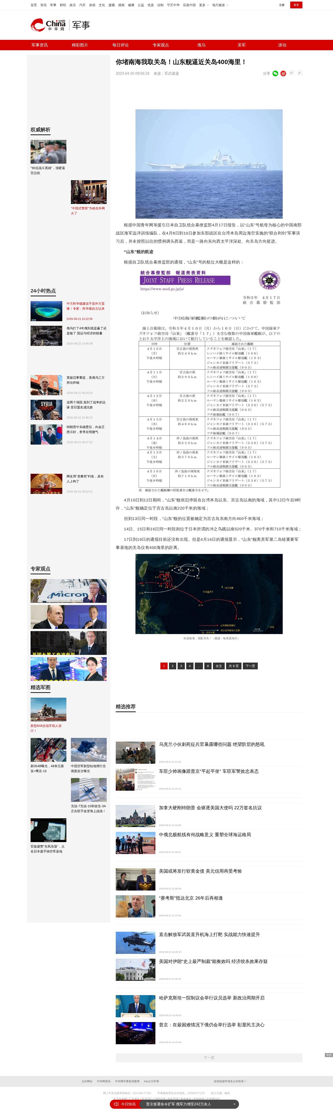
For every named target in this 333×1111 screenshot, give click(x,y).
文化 (102, 5)
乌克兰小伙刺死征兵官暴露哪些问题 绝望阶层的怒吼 (212, 744)
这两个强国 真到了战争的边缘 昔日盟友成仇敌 (86, 404)
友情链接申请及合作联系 (230, 1081)
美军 (242, 45)
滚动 (282, 45)
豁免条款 (186, 1098)
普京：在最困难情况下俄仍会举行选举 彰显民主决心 (212, 1024)
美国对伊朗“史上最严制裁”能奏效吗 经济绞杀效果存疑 (213, 961)
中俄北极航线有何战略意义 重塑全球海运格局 (205, 834)
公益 (141, 5)
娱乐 (73, 5)
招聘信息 (160, 1098)
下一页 (250, 666)
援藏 (112, 5)
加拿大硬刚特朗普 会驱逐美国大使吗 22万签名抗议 (210, 807)
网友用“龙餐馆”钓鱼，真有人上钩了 (85, 478)
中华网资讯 (104, 1081)
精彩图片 (80, 45)
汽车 (82, 5)
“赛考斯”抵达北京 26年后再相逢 (191, 898)
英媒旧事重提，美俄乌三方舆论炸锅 (86, 380)
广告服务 (134, 1098)
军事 (53, 5)
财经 (63, 5)
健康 (131, 5)
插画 (121, 5)
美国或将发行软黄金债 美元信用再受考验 (200, 871)
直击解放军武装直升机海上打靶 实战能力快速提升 (209, 934)
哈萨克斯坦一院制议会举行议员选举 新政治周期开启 (212, 997)
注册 (282, 5)
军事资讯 (39, 45)
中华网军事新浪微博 (127, 1081)
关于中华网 (120, 1098)
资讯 (43, 5)
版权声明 (173, 1098)
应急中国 (189, 5)
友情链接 (198, 1098)
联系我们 (147, 1098)
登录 (296, 5)
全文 (219, 666)
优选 (150, 5)
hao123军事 (151, 1081)
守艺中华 (173, 5)
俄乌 (201, 45)
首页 (34, 5)
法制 (160, 5)
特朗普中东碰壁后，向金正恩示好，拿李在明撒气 (86, 429)
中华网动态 (213, 1098)
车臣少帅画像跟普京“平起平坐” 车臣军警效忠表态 (209, 771)
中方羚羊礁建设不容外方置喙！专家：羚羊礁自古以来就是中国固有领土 (86, 306)
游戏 (92, 5)
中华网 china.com (50, 25)
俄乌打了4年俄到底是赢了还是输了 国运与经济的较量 (86, 330)
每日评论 (120, 45)
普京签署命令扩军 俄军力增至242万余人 (178, 1104)
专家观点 (161, 45)
